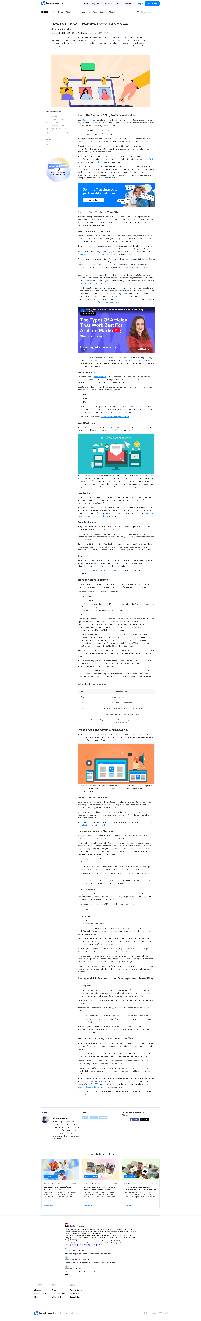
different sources (106, 220)
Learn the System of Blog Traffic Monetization (58, 116)
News (60, 12)
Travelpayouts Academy (107, 302)
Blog (36, 1297)
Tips (68, 12)
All (54, 12)
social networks (100, 377)
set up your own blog (89, 120)
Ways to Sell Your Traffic (52, 122)
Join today (93, 200)
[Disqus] (100, 1248)
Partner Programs (91, 4)
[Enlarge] (152, 436)
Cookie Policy (75, 1297)
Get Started (152, 4)
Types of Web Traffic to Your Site (54, 119)
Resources (108, 4)
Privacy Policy (75, 1294)
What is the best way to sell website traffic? (57, 133)
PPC (79, 635)
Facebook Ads (128, 407)
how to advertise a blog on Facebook (115, 417)
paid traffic (133, 497)
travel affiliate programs (99, 1081)
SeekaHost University (132, 360)
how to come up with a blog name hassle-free (100, 570)
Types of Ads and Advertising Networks (56, 125)
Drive (119, 4)
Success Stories (99, 12)
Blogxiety (113, 12)
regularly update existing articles (92, 283)
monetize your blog (113, 40)
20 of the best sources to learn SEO (91, 254)
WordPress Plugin (58, 1294)
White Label (56, 1297)
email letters (113, 427)
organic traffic (83, 239)
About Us (128, 4)
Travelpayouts (99, 162)
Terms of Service (76, 1290)
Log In (140, 4)
